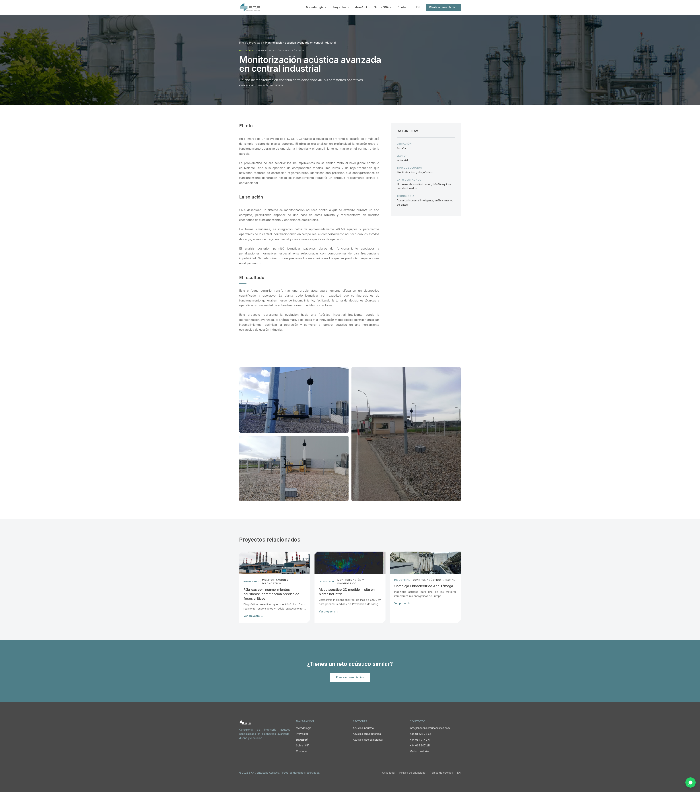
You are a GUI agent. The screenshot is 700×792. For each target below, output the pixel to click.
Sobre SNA (381, 7)
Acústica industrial (363, 727)
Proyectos (339, 7)
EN (418, 7)
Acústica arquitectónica (367, 733)
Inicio (242, 42)
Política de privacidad (412, 772)
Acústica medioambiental (368, 739)
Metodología (315, 7)
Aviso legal (388, 772)
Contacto (404, 7)
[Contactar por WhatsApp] (690, 782)
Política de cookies (441, 772)
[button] (294, 400)
